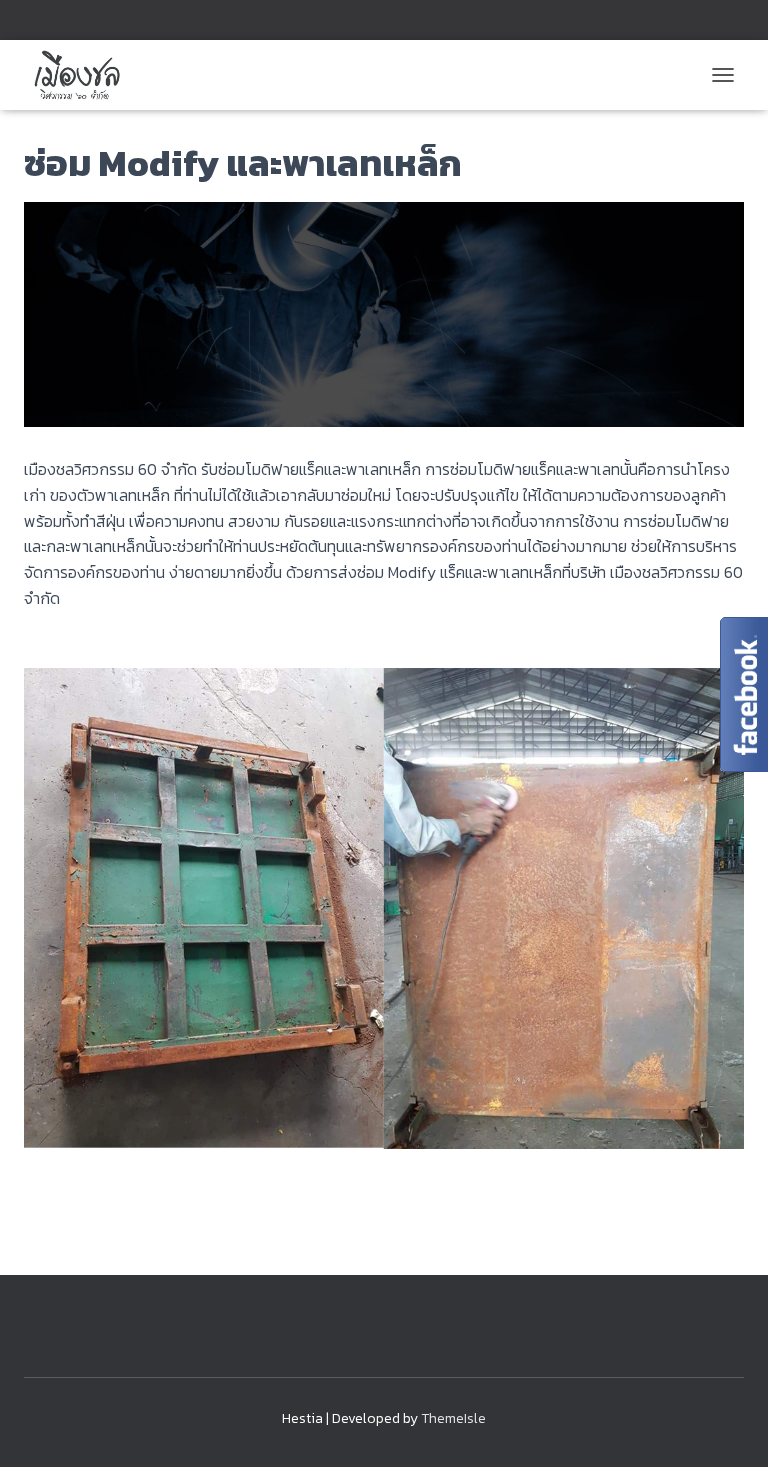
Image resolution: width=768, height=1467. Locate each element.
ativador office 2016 (93, 1215)
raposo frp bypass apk (102, 639)
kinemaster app (78, 1175)
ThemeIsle (453, 1418)
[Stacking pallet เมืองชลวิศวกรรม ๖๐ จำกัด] (83, 75)
